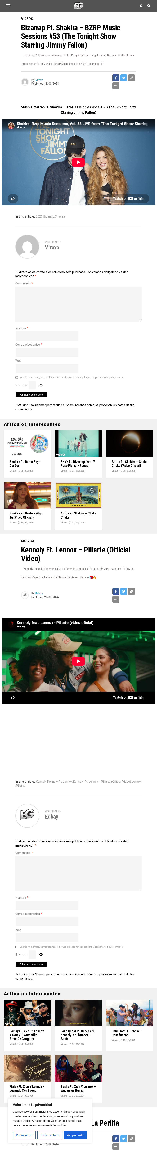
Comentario (24, 283)
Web (18, 361)
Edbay (39, 593)
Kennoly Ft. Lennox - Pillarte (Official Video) (102, 781)
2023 (39, 216)
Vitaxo (39, 80)
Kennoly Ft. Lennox (59, 781)
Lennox (136, 781)
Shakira (60, 216)
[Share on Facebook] (115, 77)
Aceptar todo (75, 1135)
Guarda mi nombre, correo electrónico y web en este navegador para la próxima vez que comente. (71, 377)
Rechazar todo (50, 1135)
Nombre (21, 328)
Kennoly (41, 781)
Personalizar (24, 1135)
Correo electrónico (28, 344)
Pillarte (20, 785)
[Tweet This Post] (123, 77)
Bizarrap (48, 216)
